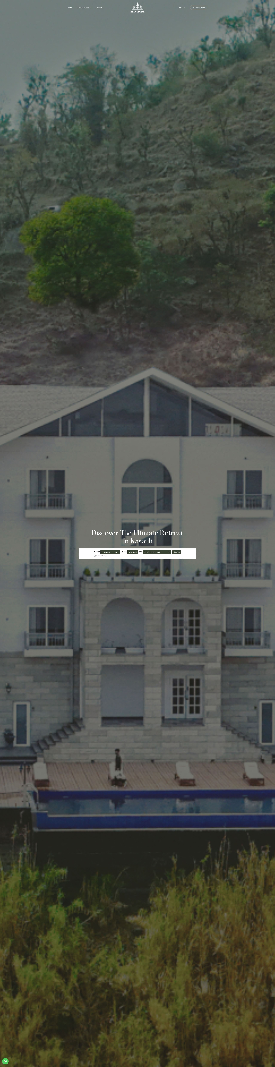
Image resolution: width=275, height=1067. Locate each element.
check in (97, 552)
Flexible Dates (101, 556)
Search (176, 552)
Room (141, 552)
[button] (198, 7)
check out (123, 552)
